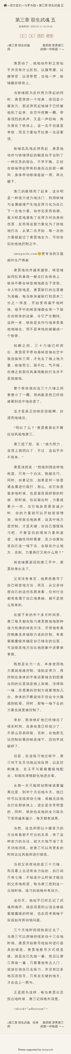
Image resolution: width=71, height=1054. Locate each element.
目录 (35, 1022)
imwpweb (47, 1049)
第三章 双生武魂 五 (51, 5)
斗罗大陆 (30, 5)
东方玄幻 (15, 5)
